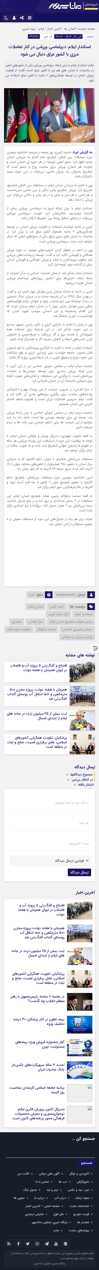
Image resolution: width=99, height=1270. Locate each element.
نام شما (84, 823)
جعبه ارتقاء (82, 1198)
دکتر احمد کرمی (58, 614)
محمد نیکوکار (46, 629)
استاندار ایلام (83, 614)
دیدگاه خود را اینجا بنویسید (72, 802)
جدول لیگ (30, 1189)
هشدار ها (83, 1222)
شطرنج (17, 621)
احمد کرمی (57, 606)
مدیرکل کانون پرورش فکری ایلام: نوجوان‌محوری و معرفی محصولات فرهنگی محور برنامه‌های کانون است (38, 1113)
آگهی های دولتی (49, 1173)
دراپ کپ (60, 1198)
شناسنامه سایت (79, 1206)
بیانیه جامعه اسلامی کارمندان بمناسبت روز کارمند (36, 1090)
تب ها (63, 1181)
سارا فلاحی (35, 621)
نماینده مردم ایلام (19, 629)
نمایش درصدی (34, 1214)
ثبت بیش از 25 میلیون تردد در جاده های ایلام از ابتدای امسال (37, 716)
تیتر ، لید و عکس (78, 1189)
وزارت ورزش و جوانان (77, 637)
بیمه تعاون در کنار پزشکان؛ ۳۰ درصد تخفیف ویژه (38, 1022)
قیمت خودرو (81, 1214)
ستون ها (19, 1198)
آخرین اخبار (54, 28)
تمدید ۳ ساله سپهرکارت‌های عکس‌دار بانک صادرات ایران (38, 1067)
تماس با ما (42, 1181)
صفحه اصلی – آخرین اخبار (43, 1206)
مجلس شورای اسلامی (77, 629)
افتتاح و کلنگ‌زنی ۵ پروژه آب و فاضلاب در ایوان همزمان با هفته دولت (38, 668)
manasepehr (65, 594)
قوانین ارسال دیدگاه (69, 861)
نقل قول (58, 1214)
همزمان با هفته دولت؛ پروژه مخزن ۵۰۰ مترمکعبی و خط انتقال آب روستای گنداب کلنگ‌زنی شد (37, 694)
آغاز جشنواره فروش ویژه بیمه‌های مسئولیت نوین (39, 1044)
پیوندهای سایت (79, 1230)
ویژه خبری (29, 28)
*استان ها (70, 28)
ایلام (41, 28)
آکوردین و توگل (79, 1173)
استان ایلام (35, 606)
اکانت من (23, 1173)
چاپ (56, 1230)
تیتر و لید (52, 1189)
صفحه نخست (85, 28)
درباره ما (39, 1198)
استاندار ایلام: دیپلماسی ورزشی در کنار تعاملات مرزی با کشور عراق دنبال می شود (49, 50)
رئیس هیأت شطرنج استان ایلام (71, 621)
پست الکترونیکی (79, 843)
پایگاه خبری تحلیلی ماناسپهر (50, 1222)
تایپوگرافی (83, 1181)
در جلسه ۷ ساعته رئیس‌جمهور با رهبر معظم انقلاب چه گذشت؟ (37, 999)
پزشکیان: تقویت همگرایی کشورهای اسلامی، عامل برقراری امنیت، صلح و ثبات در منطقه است (37, 742)
